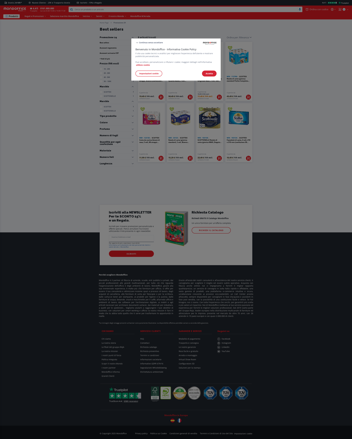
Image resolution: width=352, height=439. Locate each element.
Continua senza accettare (151, 42)
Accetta (209, 73)
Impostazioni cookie (149, 73)
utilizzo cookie (143, 65)
